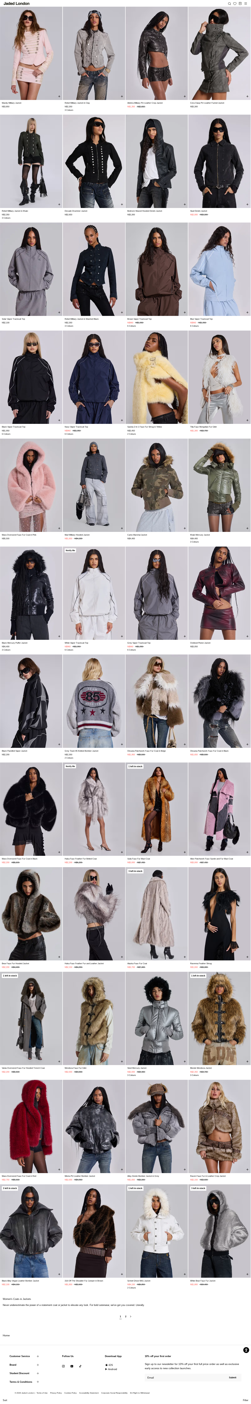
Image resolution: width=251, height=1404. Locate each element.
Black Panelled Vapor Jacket (14, 751)
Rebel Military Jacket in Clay (77, 103)
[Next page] (131, 1318)
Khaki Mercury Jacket (200, 535)
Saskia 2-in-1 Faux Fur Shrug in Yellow (144, 427)
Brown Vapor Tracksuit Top (139, 319)
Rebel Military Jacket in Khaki (15, 211)
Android (112, 1369)
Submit (232, 1377)
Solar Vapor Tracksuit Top (13, 319)
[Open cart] (240, 3)
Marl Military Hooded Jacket (77, 535)
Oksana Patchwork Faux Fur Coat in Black (209, 751)
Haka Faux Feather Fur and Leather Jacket (84, 963)
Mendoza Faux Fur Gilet (75, 1068)
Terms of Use (42, 1393)
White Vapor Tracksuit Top (76, 643)
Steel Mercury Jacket (136, 1068)
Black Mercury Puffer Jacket (14, 643)
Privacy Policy (56, 1393)
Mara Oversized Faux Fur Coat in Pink (19, 535)
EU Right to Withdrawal (140, 1393)
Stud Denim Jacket (198, 211)
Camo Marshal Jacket (137, 535)
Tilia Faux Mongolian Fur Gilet (203, 427)
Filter (245, 1400)
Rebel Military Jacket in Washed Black (82, 319)
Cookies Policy (70, 1393)
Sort (5, 1400)
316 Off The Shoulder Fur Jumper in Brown (84, 1281)
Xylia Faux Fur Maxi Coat (138, 859)
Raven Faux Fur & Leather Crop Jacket (208, 1176)
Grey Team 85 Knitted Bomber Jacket (81, 751)
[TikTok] (80, 1366)
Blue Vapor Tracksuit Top (201, 319)
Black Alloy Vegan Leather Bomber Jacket (20, 1281)
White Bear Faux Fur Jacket (202, 1281)
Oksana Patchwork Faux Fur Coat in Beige (146, 751)
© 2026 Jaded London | (25, 1393)
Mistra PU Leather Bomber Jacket (80, 1176)
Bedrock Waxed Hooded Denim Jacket (144, 211)
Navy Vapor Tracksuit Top (76, 427)
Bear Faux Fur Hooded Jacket (15, 963)
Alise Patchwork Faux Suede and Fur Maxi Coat (211, 859)
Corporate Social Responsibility (114, 1393)
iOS (111, 1364)
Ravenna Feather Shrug (201, 963)
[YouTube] (72, 1366)
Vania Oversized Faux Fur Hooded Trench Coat (23, 1068)
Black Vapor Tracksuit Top (13, 427)
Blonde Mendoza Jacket (201, 1068)
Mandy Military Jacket (11, 103)
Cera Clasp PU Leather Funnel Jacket (207, 103)
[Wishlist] (234, 3)
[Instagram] (63, 1366)
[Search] (229, 3)
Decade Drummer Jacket (76, 211)
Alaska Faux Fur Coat (137, 963)
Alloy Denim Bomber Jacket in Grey (143, 1176)
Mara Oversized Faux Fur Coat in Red (19, 1176)
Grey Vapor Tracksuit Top (138, 643)
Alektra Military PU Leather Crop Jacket (145, 103)
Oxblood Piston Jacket (200, 643)
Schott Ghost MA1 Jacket (138, 1281)
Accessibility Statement (89, 1393)
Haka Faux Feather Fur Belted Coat (81, 859)
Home (6, 1335)
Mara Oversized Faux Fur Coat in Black (19, 859)
